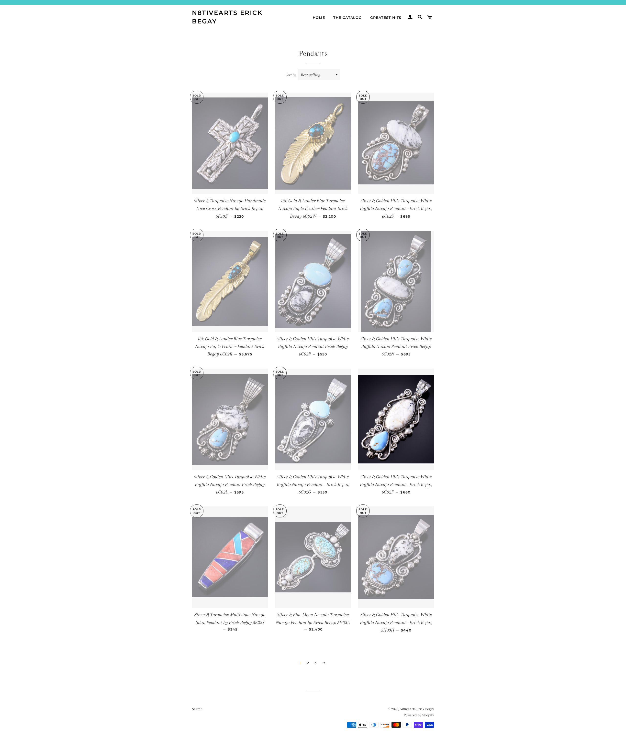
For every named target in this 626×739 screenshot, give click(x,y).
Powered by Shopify (419, 715)
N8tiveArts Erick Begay (227, 17)
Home (319, 17)
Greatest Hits (386, 17)
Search (197, 709)
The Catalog (347, 17)
